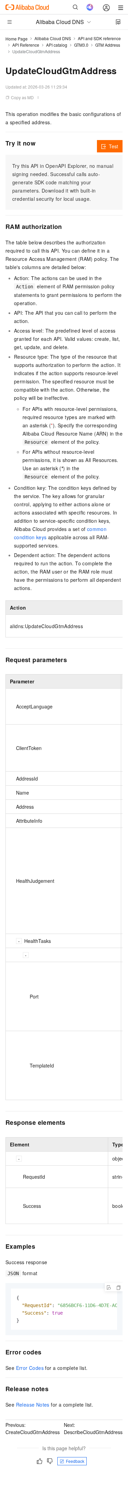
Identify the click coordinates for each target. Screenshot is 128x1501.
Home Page (16, 39)
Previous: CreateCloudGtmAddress (32, 1428)
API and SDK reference (99, 38)
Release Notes (32, 1404)
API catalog (56, 45)
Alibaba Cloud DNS (52, 38)
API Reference (25, 45)
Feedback (75, 1461)
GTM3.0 (81, 45)
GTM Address (107, 45)
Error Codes (30, 1367)
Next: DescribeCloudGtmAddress (93, 1428)
